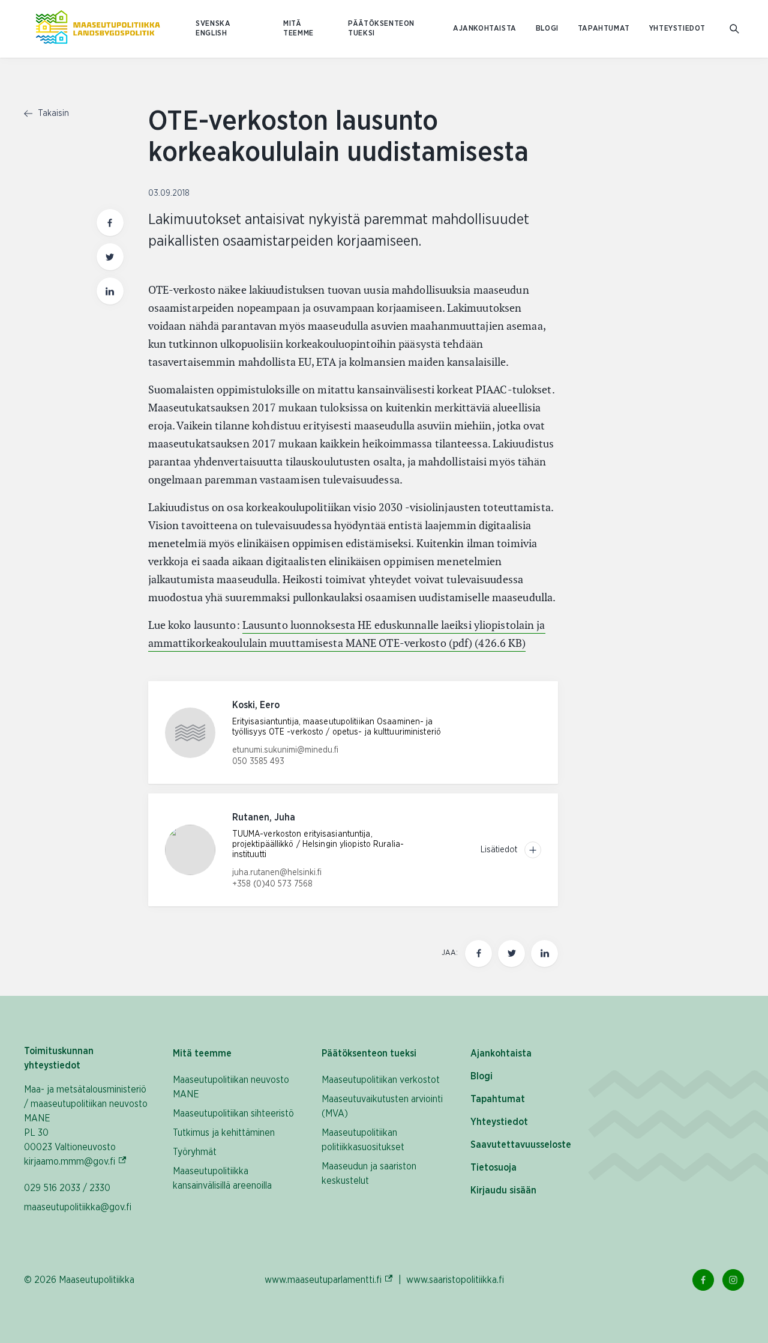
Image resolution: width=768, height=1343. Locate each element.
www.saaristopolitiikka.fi (455, 1280)
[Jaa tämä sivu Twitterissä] (110, 256)
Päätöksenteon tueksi (381, 28)
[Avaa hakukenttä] (734, 28)
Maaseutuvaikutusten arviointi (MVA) (382, 1106)
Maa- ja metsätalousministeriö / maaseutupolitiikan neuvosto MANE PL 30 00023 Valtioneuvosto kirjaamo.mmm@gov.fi (86, 1125)
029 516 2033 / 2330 (67, 1188)
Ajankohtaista (485, 28)
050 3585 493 (258, 761)
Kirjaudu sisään (503, 1190)
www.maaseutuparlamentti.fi (329, 1280)
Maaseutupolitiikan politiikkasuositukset (363, 1140)
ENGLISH (211, 33)
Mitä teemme (298, 28)
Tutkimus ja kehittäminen (224, 1133)
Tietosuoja (493, 1167)
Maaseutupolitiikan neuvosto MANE (231, 1087)
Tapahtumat (604, 28)
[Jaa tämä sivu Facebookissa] (110, 222)
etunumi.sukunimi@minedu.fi (285, 750)
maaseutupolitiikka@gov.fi (77, 1207)
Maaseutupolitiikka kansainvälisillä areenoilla (222, 1178)
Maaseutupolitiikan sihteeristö (233, 1113)
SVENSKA (213, 24)
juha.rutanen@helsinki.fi (277, 873)
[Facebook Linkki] (703, 1280)
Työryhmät (195, 1152)
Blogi (547, 28)
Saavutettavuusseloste (520, 1145)
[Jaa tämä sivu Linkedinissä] (110, 291)
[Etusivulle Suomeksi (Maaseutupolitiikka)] (98, 29)
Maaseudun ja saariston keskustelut (369, 1174)
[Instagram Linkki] (733, 1280)
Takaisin (52, 113)
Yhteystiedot (677, 28)
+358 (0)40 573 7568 (272, 884)
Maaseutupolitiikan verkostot (381, 1080)
